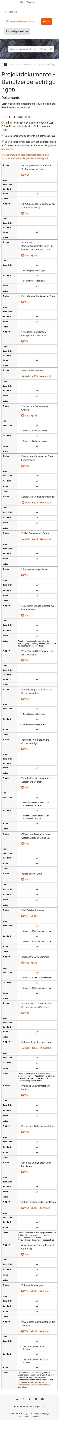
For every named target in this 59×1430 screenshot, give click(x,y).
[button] (51, 49)
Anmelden (37, 1416)
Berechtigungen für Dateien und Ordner (34, 1385)
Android (47, 376)
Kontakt (46, 21)
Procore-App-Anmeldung (17, 31)
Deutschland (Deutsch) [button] (19, 21)
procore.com (11, 12)
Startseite (14, 64)
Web (26, 175)
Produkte (28, 64)
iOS (35, 255)
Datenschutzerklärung (18, 1413)
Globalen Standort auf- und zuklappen (53, 64)
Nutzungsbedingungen (40, 1413)
